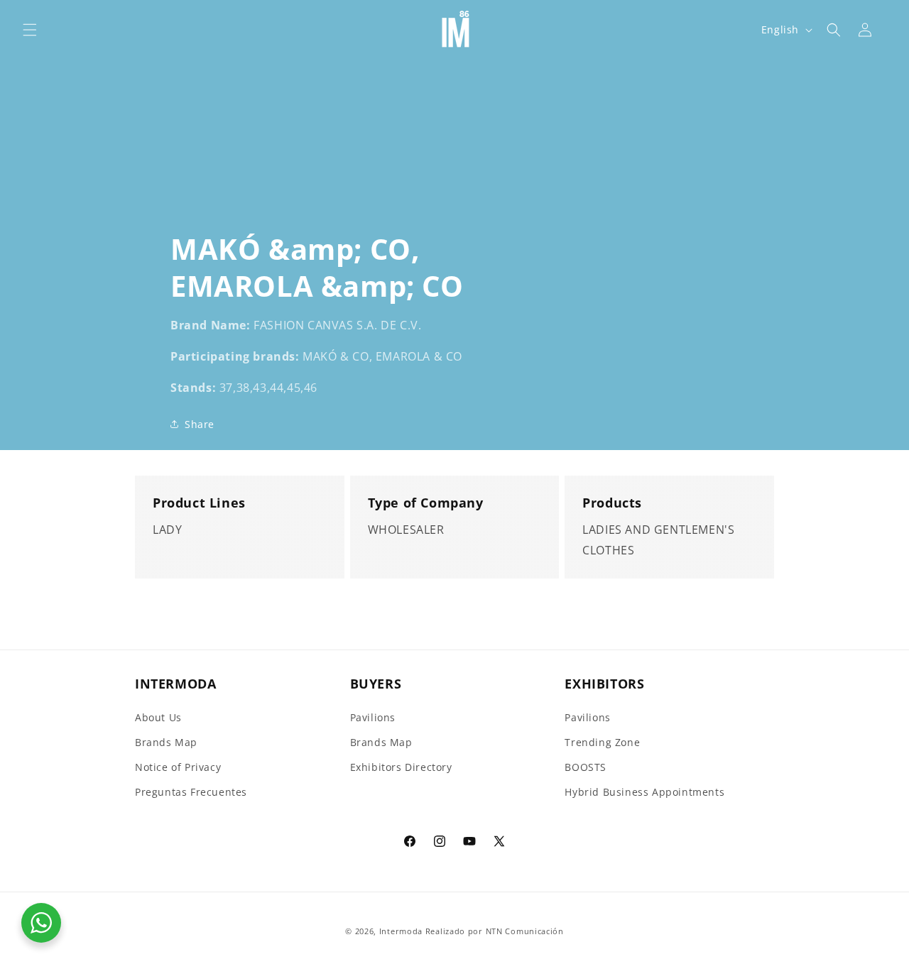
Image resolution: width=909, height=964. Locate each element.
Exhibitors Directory (401, 767)
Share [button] (199, 424)
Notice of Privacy (178, 767)
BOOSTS (585, 767)
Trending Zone (602, 742)
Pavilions (373, 717)
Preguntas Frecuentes (191, 792)
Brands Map (166, 742)
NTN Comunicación (525, 931)
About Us (158, 717)
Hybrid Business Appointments (644, 792)
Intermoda (401, 931)
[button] (29, 29)
